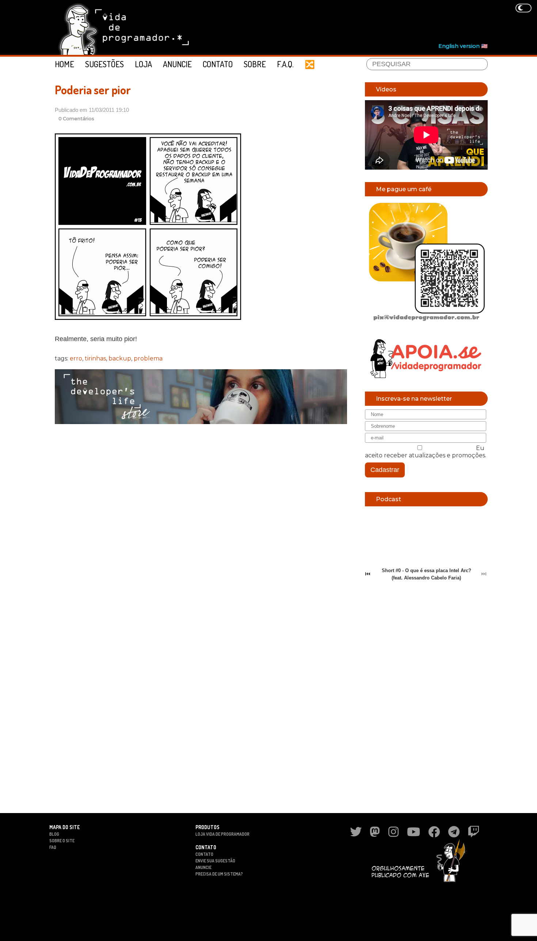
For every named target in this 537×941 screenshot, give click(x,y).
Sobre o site (62, 840)
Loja (143, 64)
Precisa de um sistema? (219, 874)
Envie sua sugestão (215, 860)
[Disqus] (201, 524)
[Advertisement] (355, 22)
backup (119, 358)
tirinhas (95, 358)
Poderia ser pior (93, 89)
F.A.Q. (285, 64)
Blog (54, 834)
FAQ (52, 847)
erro (76, 358)
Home (64, 64)
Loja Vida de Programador (222, 834)
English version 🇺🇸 (463, 46)
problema (148, 358)
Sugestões (104, 64)
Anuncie (177, 64)
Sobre (255, 64)
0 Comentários (76, 118)
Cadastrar (384, 469)
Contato (218, 64)
